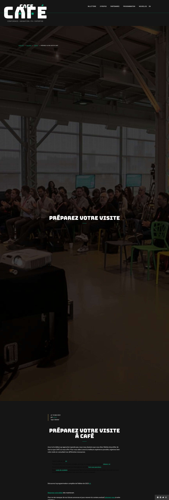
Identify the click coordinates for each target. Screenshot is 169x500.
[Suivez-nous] (158, 497)
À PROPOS (103, 6)
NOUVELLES (143, 6)
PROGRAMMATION (129, 6)
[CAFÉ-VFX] (26, 6)
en (150, 6)
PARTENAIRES (114, 6)
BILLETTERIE (92, 6)
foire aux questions (94, 467)
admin (55, 417)
